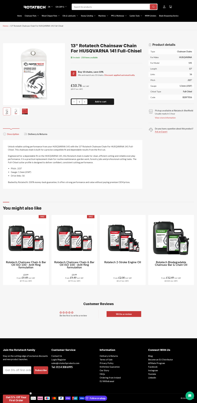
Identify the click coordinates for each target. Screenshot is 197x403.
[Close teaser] (31, 393)
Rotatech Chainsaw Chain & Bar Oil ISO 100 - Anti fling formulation (26, 264)
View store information (165, 117)
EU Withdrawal (107, 381)
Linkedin (152, 377)
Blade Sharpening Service (168, 16)
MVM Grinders (150, 16)
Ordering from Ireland (110, 377)
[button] (16, 399)
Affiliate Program (156, 363)
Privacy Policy (106, 363)
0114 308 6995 (64, 367)
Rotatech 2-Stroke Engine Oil (122, 262)
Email (7, 363)
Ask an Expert (161, 131)
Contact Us (56, 356)
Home (19, 16)
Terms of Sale (106, 359)
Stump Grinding (87, 16)
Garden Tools (135, 16)
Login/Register (58, 359)
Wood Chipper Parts (49, 16)
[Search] (153, 7)
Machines (102, 16)
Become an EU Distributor (160, 359)
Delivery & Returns (37, 134)
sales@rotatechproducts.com (65, 363)
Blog (150, 356)
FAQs (102, 374)
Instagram (153, 370)
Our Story (104, 370)
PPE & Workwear (117, 16)
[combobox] (114, 7)
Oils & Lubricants (69, 16)
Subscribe (41, 370)
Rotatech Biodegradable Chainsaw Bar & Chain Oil (171, 263)
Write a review (124, 314)
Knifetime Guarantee (110, 366)
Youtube (152, 374)
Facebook (152, 366)
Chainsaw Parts (30, 16)
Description (13, 134)
